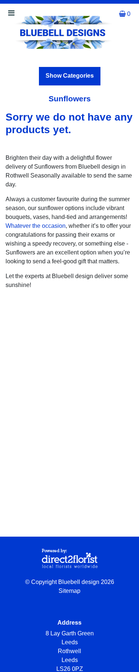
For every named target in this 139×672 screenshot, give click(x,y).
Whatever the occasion (36, 226)
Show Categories (70, 75)
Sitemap (69, 591)
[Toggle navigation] (11, 15)
